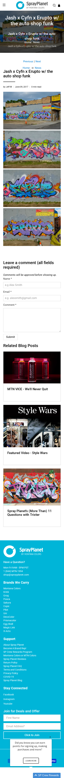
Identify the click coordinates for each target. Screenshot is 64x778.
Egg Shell (8, 624)
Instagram (9, 699)
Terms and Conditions (14, 669)
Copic (6, 606)
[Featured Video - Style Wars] (31, 426)
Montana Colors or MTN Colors (19, 655)
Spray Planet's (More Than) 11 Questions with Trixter (29, 513)
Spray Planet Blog (12, 680)
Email (7, 291)
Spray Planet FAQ (12, 666)
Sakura (7, 602)
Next (38, 61)
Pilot (5, 609)
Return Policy (10, 662)
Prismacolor (9, 620)
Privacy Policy (10, 673)
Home (27, 42)
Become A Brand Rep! (14, 648)
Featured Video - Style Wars (27, 453)
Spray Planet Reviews (14, 659)
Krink (6, 592)
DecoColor (8, 616)
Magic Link (9, 627)
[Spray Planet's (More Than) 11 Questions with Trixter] (31, 487)
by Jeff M (7, 87)
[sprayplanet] (32, 5)
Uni (5, 613)
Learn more (31, 760)
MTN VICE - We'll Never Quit (27, 389)
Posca (6, 599)
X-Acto (7, 631)
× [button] (50, 737)
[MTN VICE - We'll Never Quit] (31, 367)
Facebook (8, 694)
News (36, 42)
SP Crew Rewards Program (17, 652)
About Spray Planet (13, 644)
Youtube (7, 703)
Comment (9, 304)
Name (7, 278)
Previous (28, 61)
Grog (6, 595)
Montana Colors (11, 588)
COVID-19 (8, 676)
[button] (35, 775)
